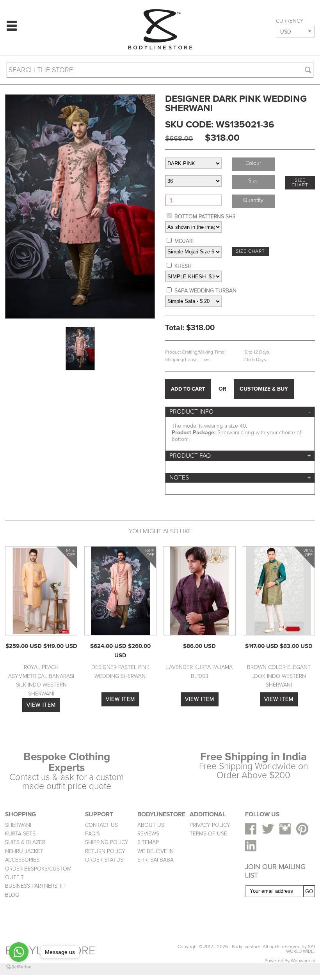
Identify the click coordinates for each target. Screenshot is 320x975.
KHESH (183, 266)
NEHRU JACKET (24, 851)
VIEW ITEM (41, 705)
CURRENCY (290, 21)
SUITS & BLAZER (25, 842)
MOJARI (184, 241)
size (253, 180)
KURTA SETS (20, 833)
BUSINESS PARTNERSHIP (35, 886)
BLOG (12, 895)
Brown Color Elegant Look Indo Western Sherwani (279, 676)
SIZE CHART (300, 182)
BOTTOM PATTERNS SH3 (205, 216)
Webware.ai (303, 961)
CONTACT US (101, 825)
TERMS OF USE (208, 833)
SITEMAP (148, 842)
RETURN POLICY (105, 851)
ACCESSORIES (22, 859)
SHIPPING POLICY (106, 842)
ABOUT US (150, 825)
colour (253, 163)
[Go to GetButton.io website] (18, 967)
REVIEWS (148, 833)
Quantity (253, 200)
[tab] (240, 412)
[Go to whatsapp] (18, 952)
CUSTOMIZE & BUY (264, 389)
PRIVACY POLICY (210, 825)
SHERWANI (18, 825)
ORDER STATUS (104, 859)
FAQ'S (92, 833)
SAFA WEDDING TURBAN (205, 290)
